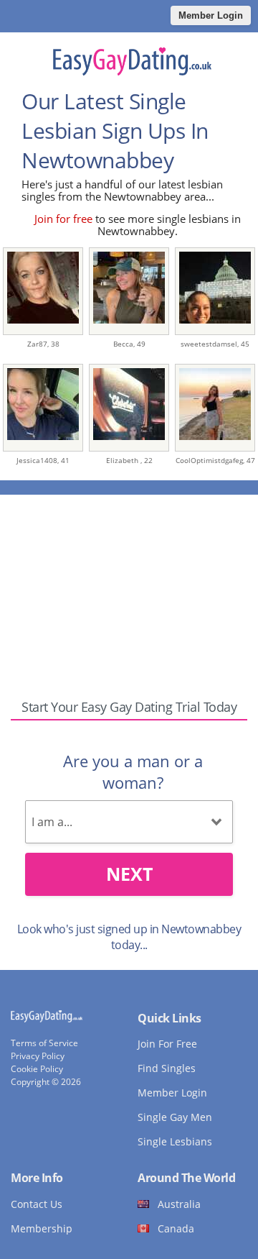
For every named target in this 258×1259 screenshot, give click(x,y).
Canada (176, 1228)
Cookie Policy (37, 1069)
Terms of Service (44, 1043)
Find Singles (167, 1068)
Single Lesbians (175, 1141)
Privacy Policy (37, 1056)
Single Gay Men (175, 1117)
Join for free (63, 218)
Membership (41, 1228)
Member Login (210, 15)
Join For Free (167, 1043)
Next (129, 873)
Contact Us (36, 1204)
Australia (179, 1204)
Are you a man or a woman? (133, 771)
